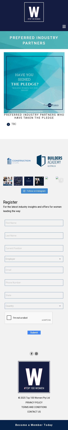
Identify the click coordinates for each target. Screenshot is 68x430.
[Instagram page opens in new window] (36, 354)
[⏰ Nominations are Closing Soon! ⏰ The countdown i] (18, 181)
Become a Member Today (34, 425)
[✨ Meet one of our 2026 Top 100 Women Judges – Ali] (39, 181)
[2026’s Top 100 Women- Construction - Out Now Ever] (7, 181)
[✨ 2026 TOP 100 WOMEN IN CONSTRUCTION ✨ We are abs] (49, 181)
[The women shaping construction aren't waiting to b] (28, 181)
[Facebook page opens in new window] (32, 354)
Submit (34, 332)
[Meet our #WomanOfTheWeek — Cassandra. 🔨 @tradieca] (60, 181)
